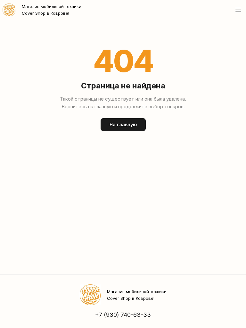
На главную (123, 124)
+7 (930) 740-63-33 (123, 315)
